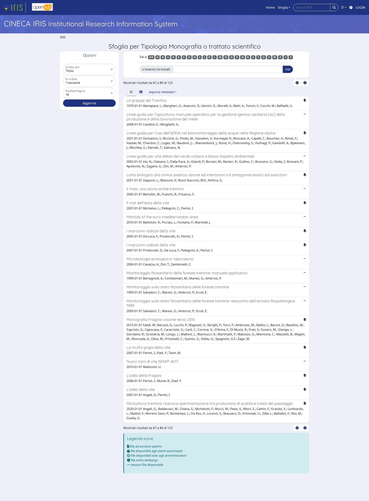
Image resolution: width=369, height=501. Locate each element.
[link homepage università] (42, 7)
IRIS (63, 37)
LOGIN (360, 7)
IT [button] (342, 7)
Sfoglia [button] (283, 7)
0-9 (151, 57)
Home (270, 7)
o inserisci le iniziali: (156, 69)
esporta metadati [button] (161, 92)
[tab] (131, 92)
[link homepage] (14, 7)
